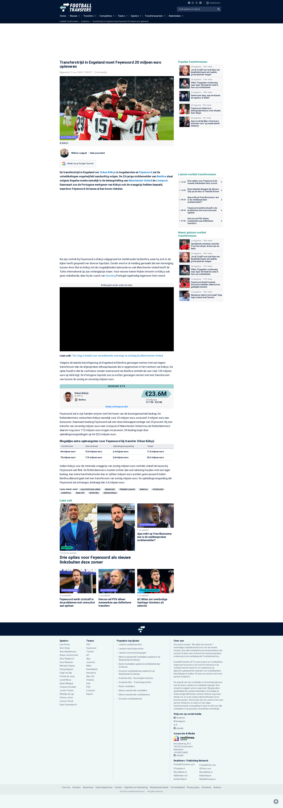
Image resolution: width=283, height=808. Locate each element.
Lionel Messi (65, 680)
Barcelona (91, 673)
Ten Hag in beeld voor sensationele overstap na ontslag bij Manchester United (117, 355)
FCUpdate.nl (179, 768)
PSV (88, 644)
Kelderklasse (205, 775)
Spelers (135, 16)
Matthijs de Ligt (67, 694)
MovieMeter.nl (180, 772)
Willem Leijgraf (79, 153)
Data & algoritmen (104, 787)
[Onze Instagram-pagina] (192, 3)
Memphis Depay (67, 666)
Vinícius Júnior (66, 697)
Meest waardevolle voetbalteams (134, 694)
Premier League (127, 489)
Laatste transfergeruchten (131, 648)
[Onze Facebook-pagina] (188, 3)
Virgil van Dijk (66, 673)
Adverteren (88, 787)
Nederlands (215, 3)
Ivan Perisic (65, 644)
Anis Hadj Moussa (68, 651)
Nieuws (74, 16)
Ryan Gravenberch (68, 704)
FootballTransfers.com (184, 764)
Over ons (66, 787)
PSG (88, 687)
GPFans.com (205, 768)
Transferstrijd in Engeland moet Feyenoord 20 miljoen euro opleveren (120, 21)
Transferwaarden (154, 16)
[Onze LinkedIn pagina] (199, 3)
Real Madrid (91, 669)
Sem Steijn (65, 648)
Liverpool (162, 180)
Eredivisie (85, 21)
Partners (77, 787)
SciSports (185, 676)
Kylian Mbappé (67, 683)
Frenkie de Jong (67, 676)
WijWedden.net (180, 775)
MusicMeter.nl (205, 772)
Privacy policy (193, 787)
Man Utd (80, 493)
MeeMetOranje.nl (207, 779)
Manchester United (140, 180)
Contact (118, 787)
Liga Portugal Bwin (90, 489)
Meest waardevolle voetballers (133, 690)
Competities (106, 16)
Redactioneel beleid (159, 787)
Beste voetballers (127, 686)
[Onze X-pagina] (196, 3)
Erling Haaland (66, 669)
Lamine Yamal (66, 701)
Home (63, 16)
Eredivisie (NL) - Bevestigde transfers (136, 678)
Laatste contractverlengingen (132, 653)
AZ (87, 655)
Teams (121, 16)
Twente (90, 651)
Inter (88, 683)
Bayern (89, 694)
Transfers (89, 16)
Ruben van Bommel (69, 655)
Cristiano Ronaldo (68, 687)
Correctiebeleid (178, 787)
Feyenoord (145, 172)
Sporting (111, 275)
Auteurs (217, 787)
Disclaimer (206, 787)
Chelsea (90, 680)
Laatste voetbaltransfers (130, 644)
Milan (88, 666)
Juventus (90, 662)
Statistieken (175, 16)
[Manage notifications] (276, 801)
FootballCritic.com (207, 765)
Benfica (161, 176)
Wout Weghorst (67, 658)
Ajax (88, 658)
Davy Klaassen (67, 662)
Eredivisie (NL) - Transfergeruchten (135, 682)
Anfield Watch (180, 779)
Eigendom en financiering (136, 787)
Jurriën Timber (67, 690)
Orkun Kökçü (108, 172)
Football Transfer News (69, 21)
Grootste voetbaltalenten (130, 699)
